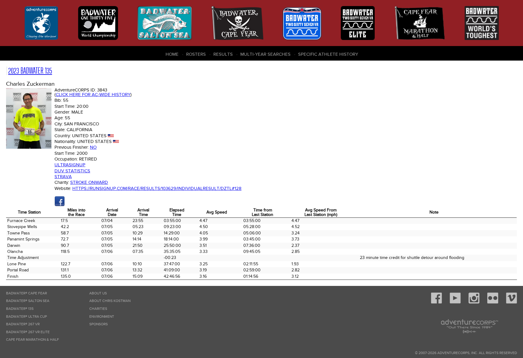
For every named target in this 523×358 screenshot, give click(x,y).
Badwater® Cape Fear (26, 293)
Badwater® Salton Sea (27, 301)
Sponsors (98, 324)
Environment (101, 317)
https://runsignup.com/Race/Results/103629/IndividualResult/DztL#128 (157, 188)
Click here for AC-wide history (93, 94)
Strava (63, 176)
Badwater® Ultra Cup (26, 317)
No (93, 147)
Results (223, 54)
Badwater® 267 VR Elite (28, 332)
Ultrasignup (69, 164)
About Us (98, 293)
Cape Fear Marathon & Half (32, 340)
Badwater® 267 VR (23, 324)
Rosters (196, 54)
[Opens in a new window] (59, 205)
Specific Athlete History (328, 54)
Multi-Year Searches (265, 54)
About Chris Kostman (109, 301)
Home (172, 54)
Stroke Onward (89, 182)
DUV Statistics (72, 171)
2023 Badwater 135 (30, 71)
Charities (98, 309)
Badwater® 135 (20, 309)
